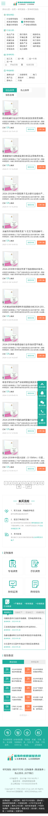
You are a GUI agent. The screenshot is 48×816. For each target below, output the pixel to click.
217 (28, 486)
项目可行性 (18, 769)
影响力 (9, 80)
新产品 (9, 77)
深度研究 (23, 74)
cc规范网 (16, 800)
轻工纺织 (36, 40)
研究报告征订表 (37, 523)
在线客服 (42, 396)
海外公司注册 (17, 805)
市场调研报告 (29, 19)
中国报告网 (22, 803)
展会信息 (13, 662)
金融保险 (36, 43)
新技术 (20, 77)
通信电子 (23, 46)
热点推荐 (25, 90)
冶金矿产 (18, 612)
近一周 (20, 58)
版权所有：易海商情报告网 (24, 781)
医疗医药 (23, 34)
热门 (34, 74)
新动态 (32, 77)
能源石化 (36, 34)
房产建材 (36, 37)
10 (19, 486)
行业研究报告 (12, 19)
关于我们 (29, 773)
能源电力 (8, 612)
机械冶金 (10, 40)
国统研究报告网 (8, 803)
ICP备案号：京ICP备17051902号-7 (24, 778)
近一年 (9, 61)
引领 (19, 80)
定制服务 (29, 769)
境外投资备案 (31, 805)
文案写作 (19, 811)
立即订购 (41, 129)
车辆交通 (23, 37)
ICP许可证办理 (35, 803)
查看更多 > (24, 715)
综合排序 (10, 90)
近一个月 (33, 58)
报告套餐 (10, 94)
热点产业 (10, 34)
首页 (14, 9)
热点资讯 (19, 773)
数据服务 (39, 769)
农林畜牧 (10, 43)
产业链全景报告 (30, 24)
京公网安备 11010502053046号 (24, 783)
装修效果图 (14, 808)
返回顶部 (42, 387)
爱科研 (40, 800)
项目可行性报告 (28, 800)
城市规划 (36, 46)
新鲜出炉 (10, 74)
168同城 (9, 811)
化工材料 (23, 49)
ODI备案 (5, 805)
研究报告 (21, 9)
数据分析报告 (12, 24)
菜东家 (34, 808)
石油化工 (29, 612)
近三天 (9, 58)
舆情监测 (35, 662)
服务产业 (23, 43)
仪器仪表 (10, 37)
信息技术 (10, 46)
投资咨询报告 (12, 21)
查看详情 (31, 129)
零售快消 (10, 49)
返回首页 (42, 423)
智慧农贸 (25, 808)
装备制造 (23, 40)
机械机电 (40, 612)
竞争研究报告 (33, 9)
